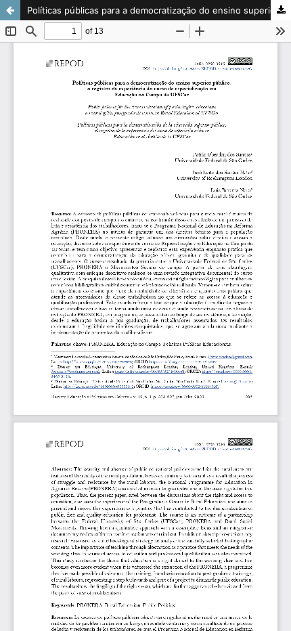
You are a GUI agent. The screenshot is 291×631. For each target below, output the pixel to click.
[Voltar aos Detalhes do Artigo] (10, 10)
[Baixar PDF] (281, 10)
